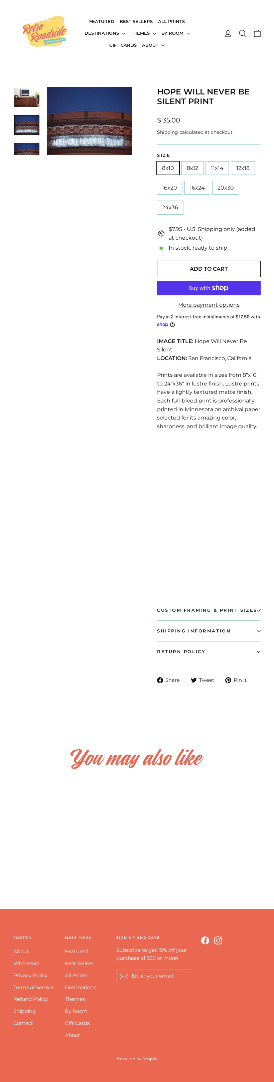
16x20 (169, 188)
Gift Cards (123, 45)
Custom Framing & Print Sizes (207, 610)
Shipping (167, 132)
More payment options (209, 305)
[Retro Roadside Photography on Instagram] (218, 940)
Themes (141, 33)
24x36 (170, 207)
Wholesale (26, 964)
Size (163, 155)
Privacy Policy (30, 976)
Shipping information (194, 630)
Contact (23, 1023)
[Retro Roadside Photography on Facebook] (205, 940)
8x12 (192, 168)
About (151, 45)
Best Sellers (136, 21)
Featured (101, 21)
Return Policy (181, 651)
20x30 (226, 188)
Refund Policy (30, 999)
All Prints (171, 21)
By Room (173, 33)
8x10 (168, 168)
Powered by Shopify (137, 1058)
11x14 (217, 168)
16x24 (197, 188)
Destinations (102, 33)
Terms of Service (33, 988)
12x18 (243, 168)
